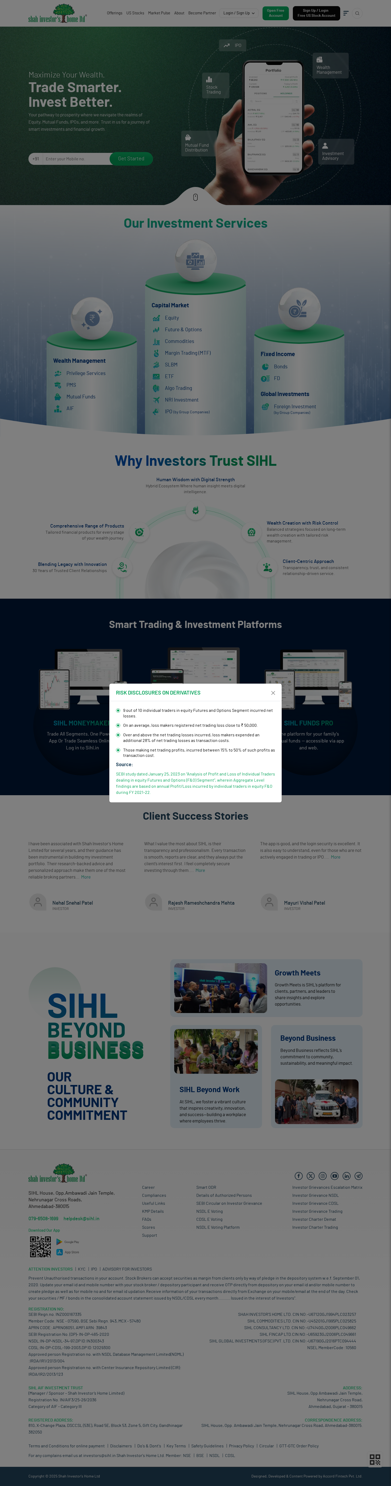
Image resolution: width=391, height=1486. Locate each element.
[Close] (273, 693)
